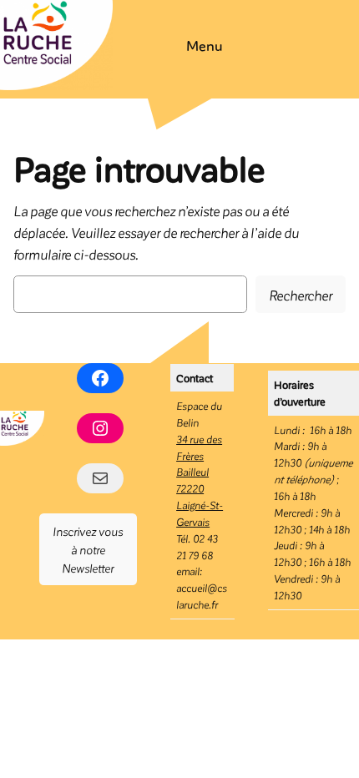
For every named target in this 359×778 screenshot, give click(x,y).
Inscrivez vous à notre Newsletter (88, 549)
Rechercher (300, 294)
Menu (204, 45)
